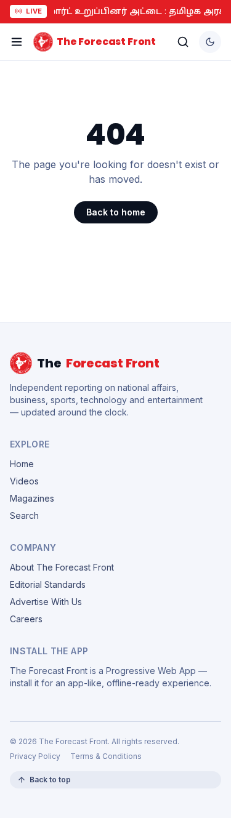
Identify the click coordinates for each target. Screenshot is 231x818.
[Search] (183, 42)
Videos (24, 481)
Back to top (50, 779)
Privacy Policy (35, 756)
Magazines (32, 498)
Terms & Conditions (106, 756)
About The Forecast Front (62, 567)
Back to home (115, 212)
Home (22, 464)
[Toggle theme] (210, 42)
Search (24, 515)
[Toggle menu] (16, 42)
